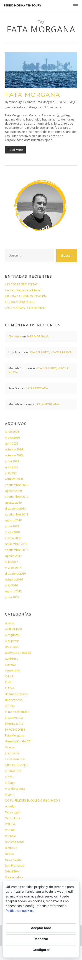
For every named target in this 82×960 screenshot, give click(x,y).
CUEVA (9, 688)
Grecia (9, 747)
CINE (8, 682)
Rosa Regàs (13, 859)
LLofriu (9, 777)
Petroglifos (34, 107)
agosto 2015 (13, 591)
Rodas (9, 854)
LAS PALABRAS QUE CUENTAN (25, 308)
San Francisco (14, 865)
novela (10, 806)
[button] (75, 5)
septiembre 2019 (16, 497)
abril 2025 (11, 443)
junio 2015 (12, 597)
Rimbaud (11, 848)
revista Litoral (14, 842)
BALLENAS (12, 647)
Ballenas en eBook (18, 653)
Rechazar (41, 939)
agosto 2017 (13, 556)
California (11, 658)
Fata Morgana (45, 102)
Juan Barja (12, 753)
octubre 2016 (14, 579)
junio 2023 (12, 461)
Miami (9, 794)
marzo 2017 (13, 567)
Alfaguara (12, 635)
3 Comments (52, 107)
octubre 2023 (14, 455)
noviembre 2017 (16, 544)
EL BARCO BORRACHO (20, 302)
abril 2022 (11, 467)
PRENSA (10, 836)
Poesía (10, 830)
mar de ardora (16, 107)
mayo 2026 (12, 437)
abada (9, 623)
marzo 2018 (13, 538)
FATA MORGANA (32, 94)
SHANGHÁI (12, 871)
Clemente (15, 336)
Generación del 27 (17, 741)
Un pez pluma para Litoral (23, 290)
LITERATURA (13, 771)
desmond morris (16, 694)
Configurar (41, 950)
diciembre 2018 (15, 508)
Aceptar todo (41, 928)
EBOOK (10, 706)
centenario (12, 670)
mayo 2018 (12, 532)
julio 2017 (11, 562)
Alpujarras (12, 641)
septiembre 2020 (16, 485)
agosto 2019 (13, 502)
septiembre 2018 (16, 514)
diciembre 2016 (15, 573)
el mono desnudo (17, 712)
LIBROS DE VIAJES (66, 102)
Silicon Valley (14, 877)
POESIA (10, 824)
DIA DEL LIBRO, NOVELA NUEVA (51, 352)
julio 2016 (11, 585)
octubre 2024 (14, 449)
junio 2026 (12, 432)
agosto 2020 (13, 491)
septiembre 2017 (16, 550)
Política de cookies (19, 910)
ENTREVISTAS (14, 723)
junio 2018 (12, 526)
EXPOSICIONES (15, 729)
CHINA (9, 676)
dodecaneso (14, 700)
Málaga (10, 783)
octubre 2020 (14, 479)
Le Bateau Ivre (15, 759)
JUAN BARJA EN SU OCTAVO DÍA (26, 296)
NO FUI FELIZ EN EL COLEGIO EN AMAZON (32, 800)
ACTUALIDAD (13, 629)
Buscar (66, 255)
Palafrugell (12, 812)
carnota (30, 102)
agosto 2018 (13, 520)
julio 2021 (11, 473)
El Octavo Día (14, 718)
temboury (15, 102)
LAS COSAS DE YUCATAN (21, 284)
